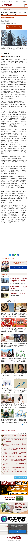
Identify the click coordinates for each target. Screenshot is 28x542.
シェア (13, 255)
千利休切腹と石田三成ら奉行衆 (17, 293)
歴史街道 (24, 1)
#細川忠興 (4, 17)
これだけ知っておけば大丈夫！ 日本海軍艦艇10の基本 (14, 464)
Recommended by (19, 424)
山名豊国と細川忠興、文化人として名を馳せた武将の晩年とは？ (14, 436)
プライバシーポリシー (14, 529)
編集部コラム (7, 9)
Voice (10, 1)
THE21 (17, 1)
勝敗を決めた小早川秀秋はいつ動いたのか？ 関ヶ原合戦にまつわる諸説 (14, 468)
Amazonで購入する (18, 267)
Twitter (10, 255)
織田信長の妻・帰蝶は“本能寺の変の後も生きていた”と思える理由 (14, 440)
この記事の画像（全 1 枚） (15, 27)
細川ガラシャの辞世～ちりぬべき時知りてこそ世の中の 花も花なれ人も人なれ (18, 280)
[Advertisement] (14, 238)
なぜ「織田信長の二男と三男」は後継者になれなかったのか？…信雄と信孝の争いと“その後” (14, 460)
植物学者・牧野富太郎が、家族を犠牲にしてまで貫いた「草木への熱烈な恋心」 (14, 449)
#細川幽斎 (10, 17)
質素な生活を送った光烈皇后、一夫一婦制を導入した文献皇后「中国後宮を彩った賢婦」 (14, 453)
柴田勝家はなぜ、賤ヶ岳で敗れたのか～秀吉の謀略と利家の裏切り (14, 444)
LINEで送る (15, 255)
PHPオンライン (3, 1)
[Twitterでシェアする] (20, 477)
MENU (26, 5)
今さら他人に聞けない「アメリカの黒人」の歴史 (14, 456)
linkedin (18, 255)
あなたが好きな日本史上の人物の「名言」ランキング (14, 472)
